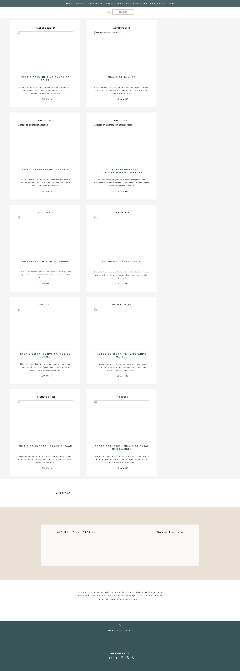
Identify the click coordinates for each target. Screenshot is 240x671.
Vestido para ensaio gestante (45, 169)
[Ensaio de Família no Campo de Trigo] (45, 52)
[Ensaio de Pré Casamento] (121, 236)
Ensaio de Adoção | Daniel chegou (45, 446)
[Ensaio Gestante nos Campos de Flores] (45, 328)
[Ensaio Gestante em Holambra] (45, 236)
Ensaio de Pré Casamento (121, 261)
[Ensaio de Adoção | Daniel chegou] (45, 421)
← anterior (63, 493)
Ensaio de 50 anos (122, 77)
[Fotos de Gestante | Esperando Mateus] (121, 328)
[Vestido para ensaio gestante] (45, 144)
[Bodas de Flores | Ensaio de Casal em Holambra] (121, 421)
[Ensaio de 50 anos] (121, 52)
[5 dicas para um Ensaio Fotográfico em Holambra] (121, 144)
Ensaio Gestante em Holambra (45, 261)
